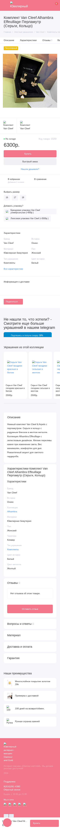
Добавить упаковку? (13, 206)
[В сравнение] (19, 355)
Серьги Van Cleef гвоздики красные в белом (15, 388)
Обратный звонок (12, 790)
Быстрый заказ (30, 161)
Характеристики (28, 40)
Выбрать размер (12, 192)
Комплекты (13, 549)
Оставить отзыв (30, 609)
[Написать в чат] (7, 822)
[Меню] (5, 5)
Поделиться (12, 302)
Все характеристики (13, 269)
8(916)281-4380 (12, 786)
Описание (9, 40)
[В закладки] (23, 355)
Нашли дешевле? (30, 169)
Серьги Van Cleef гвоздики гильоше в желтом (40, 388)
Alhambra (12, 511)
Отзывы (47, 40)
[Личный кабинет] (51, 5)
